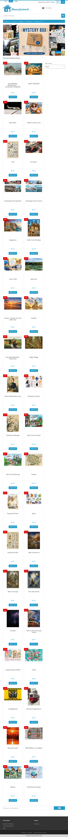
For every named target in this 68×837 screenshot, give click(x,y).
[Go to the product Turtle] (33, 659)
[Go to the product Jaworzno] (33, 268)
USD (11, 1)
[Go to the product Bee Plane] (13, 111)
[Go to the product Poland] (33, 463)
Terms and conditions (8, 826)
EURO (16, 1)
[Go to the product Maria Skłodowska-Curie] (13, 385)
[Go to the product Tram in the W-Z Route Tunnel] (33, 619)
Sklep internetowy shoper (40, 832)
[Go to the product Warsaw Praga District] (33, 698)
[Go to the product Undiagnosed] (13, 698)
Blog (4, 828)
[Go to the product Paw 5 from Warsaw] (13, 463)
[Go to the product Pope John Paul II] (13, 502)
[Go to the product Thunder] (13, 619)
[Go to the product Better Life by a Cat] (33, 111)
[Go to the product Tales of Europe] (13, 580)
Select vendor (48, 63)
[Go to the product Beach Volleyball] (33, 72)
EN (63, 2)
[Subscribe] (59, 808)
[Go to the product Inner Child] (13, 268)
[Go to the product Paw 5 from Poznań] (33, 424)
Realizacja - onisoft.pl (27, 832)
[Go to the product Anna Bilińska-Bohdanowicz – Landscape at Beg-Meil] (13, 72)
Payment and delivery (8, 824)
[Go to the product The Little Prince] (33, 580)
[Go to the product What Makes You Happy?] (33, 737)
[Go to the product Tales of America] (33, 541)
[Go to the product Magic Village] (33, 346)
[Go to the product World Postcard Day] (33, 776)
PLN (6, 1)
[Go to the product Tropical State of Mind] (13, 659)
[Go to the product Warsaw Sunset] (13, 737)
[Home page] (16, 7)
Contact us (36, 824)
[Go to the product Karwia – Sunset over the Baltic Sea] (13, 307)
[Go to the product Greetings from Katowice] (13, 190)
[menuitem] (6, 21)
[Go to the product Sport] (33, 502)
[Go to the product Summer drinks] (13, 541)
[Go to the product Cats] (13, 151)
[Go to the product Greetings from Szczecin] (33, 190)
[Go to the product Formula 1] (33, 151)
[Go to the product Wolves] (13, 776)
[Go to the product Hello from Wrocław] (33, 229)
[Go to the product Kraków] (33, 307)
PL (57, 2)
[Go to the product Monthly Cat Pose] (33, 385)
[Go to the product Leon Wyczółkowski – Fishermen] (13, 346)
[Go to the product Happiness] (13, 229)
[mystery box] (34, 40)
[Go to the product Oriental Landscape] (13, 424)
